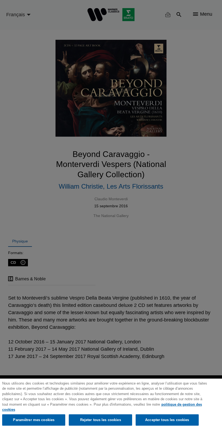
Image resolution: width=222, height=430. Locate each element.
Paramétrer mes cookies (33, 420)
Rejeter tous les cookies (100, 420)
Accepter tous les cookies (167, 420)
